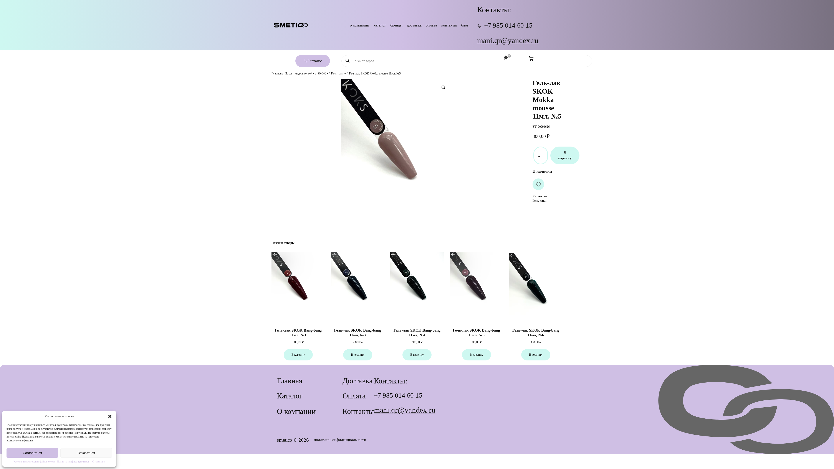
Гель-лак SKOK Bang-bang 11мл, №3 (357, 332)
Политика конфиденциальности (73, 461)
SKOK (322, 73)
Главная (276, 73)
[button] (110, 416)
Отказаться (86, 453)
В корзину (565, 155)
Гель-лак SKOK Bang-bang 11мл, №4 (417, 332)
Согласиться (32, 453)
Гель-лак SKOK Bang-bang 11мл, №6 (535, 332)
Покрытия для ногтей (298, 73)
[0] (505, 57)
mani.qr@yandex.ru (508, 40)
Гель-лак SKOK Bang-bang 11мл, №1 (298, 332)
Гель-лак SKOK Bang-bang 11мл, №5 (476, 332)
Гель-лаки (337, 73)
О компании (98, 461)
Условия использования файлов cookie (34, 461)
